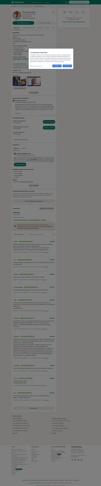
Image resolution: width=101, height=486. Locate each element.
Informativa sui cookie (59, 61)
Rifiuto (57, 66)
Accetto (67, 66)
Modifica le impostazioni (36, 66)
